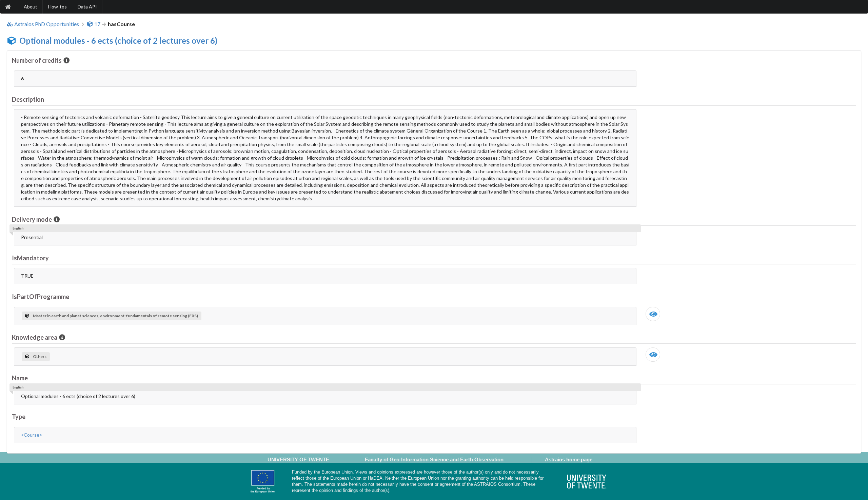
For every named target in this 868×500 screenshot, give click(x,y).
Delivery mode (32, 219)
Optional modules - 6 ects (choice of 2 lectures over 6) (118, 40)
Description (28, 99)
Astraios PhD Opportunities (46, 24)
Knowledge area (34, 337)
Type (18, 416)
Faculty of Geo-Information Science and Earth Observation (434, 459)
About (30, 6)
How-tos (57, 6)
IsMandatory (30, 258)
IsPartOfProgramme (40, 296)
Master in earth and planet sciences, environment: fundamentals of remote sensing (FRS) (115, 315)
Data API (87, 6)
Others (39, 356)
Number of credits (37, 60)
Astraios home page (568, 459)
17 (97, 24)
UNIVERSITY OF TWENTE (298, 459)
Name (20, 378)
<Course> (31, 435)
